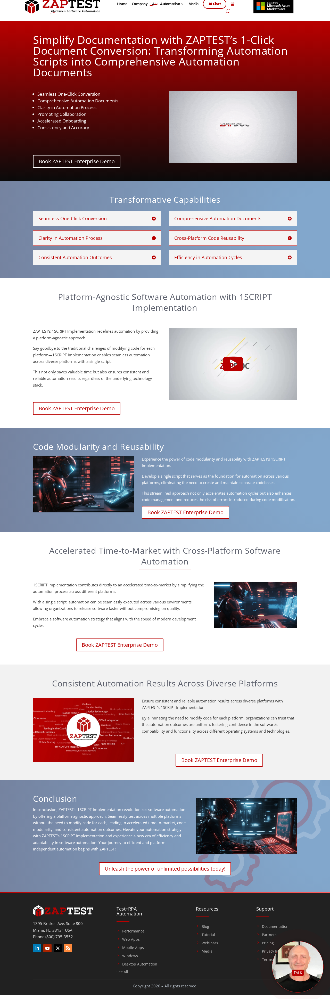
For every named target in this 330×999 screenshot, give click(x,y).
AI (154, 4)
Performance (133, 931)
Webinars (210, 943)
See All (122, 972)
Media (193, 4)
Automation (170, 4)
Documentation (275, 926)
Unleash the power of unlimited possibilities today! (165, 868)
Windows (130, 956)
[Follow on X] (58, 948)
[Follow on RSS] (68, 948)
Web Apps (131, 939)
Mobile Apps (133, 947)
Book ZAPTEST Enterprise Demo (77, 161)
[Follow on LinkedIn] (37, 948)
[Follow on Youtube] (47, 948)
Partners (269, 934)
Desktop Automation (139, 964)
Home (122, 4)
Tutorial (208, 934)
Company (139, 4)
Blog (205, 926)
